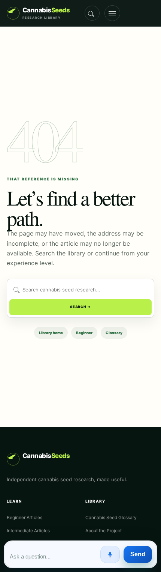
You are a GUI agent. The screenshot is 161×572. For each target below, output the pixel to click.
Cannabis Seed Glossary (111, 517)
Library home (51, 332)
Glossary (114, 332)
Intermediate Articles (28, 530)
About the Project (103, 530)
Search (92, 13)
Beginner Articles (24, 517)
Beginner (84, 332)
